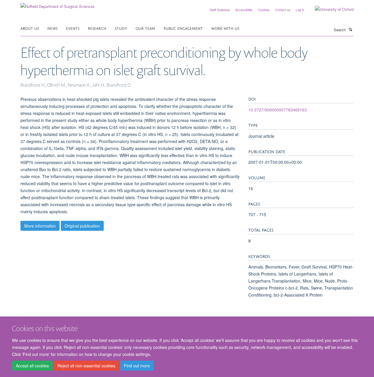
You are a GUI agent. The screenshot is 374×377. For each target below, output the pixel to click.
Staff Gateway (220, 9)
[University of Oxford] (330, 9)
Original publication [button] (82, 226)
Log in (300, 9)
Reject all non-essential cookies (86, 366)
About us (29, 28)
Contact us (282, 9)
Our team (145, 28)
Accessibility (244, 9)
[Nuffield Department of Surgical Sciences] (57, 4)
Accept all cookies (32, 366)
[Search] (350, 29)
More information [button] (40, 226)
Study (121, 28)
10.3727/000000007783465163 (277, 110)
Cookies (264, 9)
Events (72, 28)
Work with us (225, 28)
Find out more (137, 366)
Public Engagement (183, 28)
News (52, 28)
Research (97, 28)
